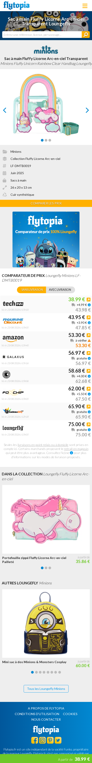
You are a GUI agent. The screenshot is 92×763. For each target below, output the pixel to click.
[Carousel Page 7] (55, 672)
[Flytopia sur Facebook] (34, 740)
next (82, 111)
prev (10, 111)
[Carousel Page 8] (59, 672)
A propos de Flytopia (46, 708)
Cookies (70, 714)
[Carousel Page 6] (51, 672)
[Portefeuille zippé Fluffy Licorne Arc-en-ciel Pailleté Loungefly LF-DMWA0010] (47, 519)
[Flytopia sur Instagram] (42, 740)
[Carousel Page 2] (46, 140)
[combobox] (42, 34)
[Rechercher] (86, 34)
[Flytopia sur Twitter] (58, 740)
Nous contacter (46, 719)
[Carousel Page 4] (44, 672)
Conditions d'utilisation (37, 714)
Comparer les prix (46, 203)
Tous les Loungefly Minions (46, 689)
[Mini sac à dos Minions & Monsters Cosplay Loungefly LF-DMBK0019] (47, 623)
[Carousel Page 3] (49, 140)
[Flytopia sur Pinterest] (50, 740)
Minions (15, 151)
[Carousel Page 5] (48, 672)
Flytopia (16, 5)
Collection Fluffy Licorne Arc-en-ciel (35, 159)
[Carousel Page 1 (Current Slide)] (42, 140)
